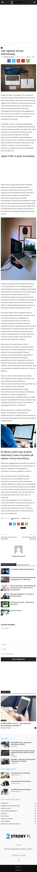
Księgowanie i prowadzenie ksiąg (10, 805)
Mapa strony (18, 867)
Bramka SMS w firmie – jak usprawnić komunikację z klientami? (16, 724)
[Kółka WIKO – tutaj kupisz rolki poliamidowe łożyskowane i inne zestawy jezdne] (5, 762)
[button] (34, 2)
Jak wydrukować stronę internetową (21, 781)
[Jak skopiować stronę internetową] (5, 775)
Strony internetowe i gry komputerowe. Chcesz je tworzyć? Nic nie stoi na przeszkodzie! (23, 588)
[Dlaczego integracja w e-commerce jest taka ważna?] (5, 596)
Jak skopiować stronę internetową (20, 773)
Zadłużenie (4, 813)
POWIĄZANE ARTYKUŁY (8, 565)
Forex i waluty (5, 816)
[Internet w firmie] (5, 612)
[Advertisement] (18, 24)
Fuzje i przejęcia (5, 821)
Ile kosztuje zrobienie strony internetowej (9, 538)
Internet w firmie (15, 610)
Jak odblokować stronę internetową (21, 789)
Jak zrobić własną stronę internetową (29, 538)
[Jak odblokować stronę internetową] (5, 792)
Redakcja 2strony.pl (9, 57)
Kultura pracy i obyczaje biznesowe (10, 824)
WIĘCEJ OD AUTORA (23, 565)
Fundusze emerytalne (7, 818)
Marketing (3, 720)
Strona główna (4, 45)
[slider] (6, 518)
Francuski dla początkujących (9, 811)
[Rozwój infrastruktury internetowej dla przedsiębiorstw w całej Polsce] (5, 579)
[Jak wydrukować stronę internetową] (5, 783)
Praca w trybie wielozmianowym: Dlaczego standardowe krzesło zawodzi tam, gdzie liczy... (23, 752)
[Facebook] (18, 860)
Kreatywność (4, 803)
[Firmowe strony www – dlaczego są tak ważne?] (5, 604)
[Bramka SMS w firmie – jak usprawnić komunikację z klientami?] (18, 708)
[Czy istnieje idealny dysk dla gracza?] (5, 571)
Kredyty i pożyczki (6, 808)
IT (1, 47)
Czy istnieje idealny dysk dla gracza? (22, 569)
